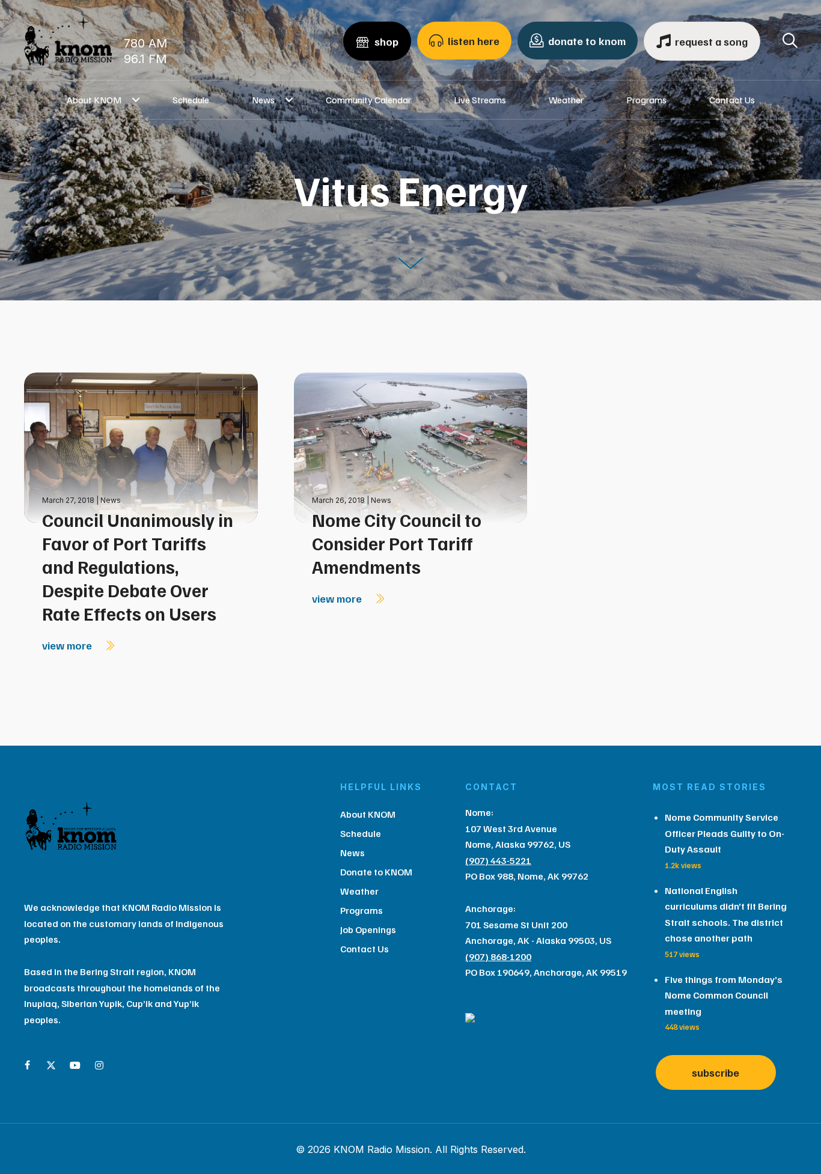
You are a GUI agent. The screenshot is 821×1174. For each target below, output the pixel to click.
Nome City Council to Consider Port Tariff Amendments (396, 543)
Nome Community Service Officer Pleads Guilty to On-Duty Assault (724, 833)
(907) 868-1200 (498, 956)
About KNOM (94, 100)
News (263, 100)
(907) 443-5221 (498, 860)
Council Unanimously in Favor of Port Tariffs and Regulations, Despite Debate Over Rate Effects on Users (137, 566)
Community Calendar (368, 100)
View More (68, 645)
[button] (136, 100)
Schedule (190, 100)
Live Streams (480, 100)
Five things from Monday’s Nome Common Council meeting (724, 995)
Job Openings (368, 929)
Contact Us (732, 100)
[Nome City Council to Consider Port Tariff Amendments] (411, 447)
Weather (566, 100)
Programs (646, 100)
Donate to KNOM (376, 872)
